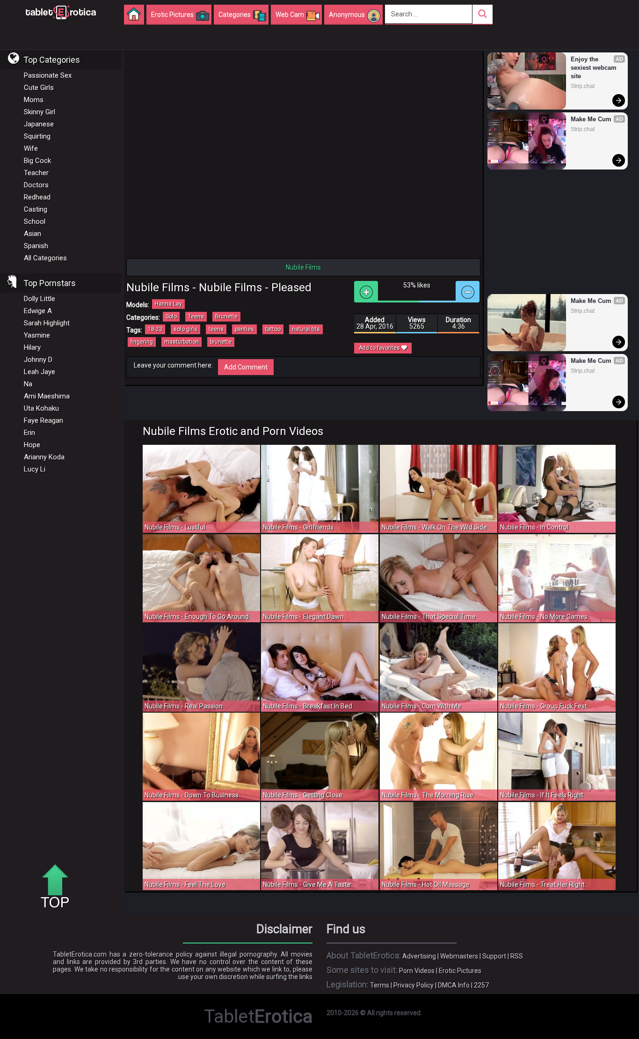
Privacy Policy (413, 985)
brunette (221, 342)
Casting (35, 209)
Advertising (419, 956)
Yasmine (37, 335)
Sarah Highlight (47, 323)
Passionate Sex (48, 75)
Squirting (37, 136)
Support (494, 956)
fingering (142, 342)
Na (28, 384)
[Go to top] (58, 887)
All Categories (45, 258)
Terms (379, 985)
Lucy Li (34, 469)
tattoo (273, 329)
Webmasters (459, 956)
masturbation (181, 342)
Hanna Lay (168, 304)
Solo (171, 316)
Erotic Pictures (460, 970)
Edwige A (38, 311)
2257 (481, 985)
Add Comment (246, 367)
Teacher (36, 173)
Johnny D (38, 359)
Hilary (32, 347)
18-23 (155, 329)
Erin (29, 432)
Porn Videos (417, 970)
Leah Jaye (39, 372)
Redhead (37, 197)
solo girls (185, 329)
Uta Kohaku (41, 408)
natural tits (306, 329)
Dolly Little (39, 299)
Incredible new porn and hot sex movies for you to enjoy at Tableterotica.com (61, 11)
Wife (31, 148)
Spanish (36, 246)
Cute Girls (39, 87)
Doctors (36, 185)
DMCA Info (454, 985)
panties (244, 329)
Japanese (39, 124)
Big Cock (37, 160)
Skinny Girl (39, 112)
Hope (32, 445)
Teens (196, 316)
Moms (34, 100)
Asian (32, 233)
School (34, 221)
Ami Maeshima (47, 396)
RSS (516, 956)
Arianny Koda (44, 457)
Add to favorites (380, 348)
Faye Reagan (43, 420)
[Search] (482, 14)
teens (216, 329)
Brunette (226, 316)
